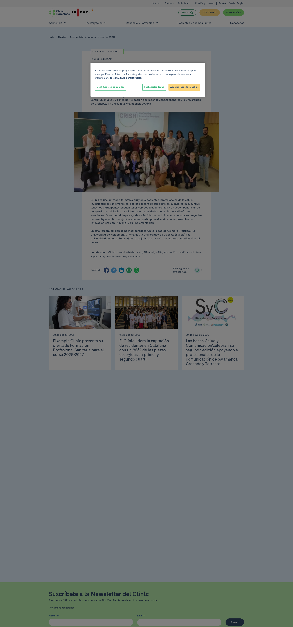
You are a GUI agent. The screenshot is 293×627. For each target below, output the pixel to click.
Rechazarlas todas (154, 87)
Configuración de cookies (111, 87)
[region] (147, 80)
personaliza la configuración (126, 77)
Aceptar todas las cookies (184, 87)
